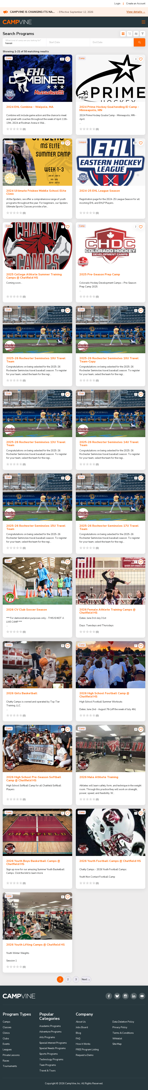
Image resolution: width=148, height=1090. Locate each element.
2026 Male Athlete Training (98, 777)
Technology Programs (51, 1059)
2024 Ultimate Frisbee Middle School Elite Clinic (36, 192)
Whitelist (117, 1038)
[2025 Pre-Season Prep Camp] (110, 246)
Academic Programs (50, 1026)
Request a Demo (84, 1055)
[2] (140, 227)
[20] (67, 59)
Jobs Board (82, 1027)
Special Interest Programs (53, 1043)
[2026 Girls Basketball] (37, 664)
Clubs (6, 1038)
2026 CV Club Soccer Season (26, 610)
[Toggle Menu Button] (143, 22)
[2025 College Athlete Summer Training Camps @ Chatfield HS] (37, 246)
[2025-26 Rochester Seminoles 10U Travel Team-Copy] (110, 329)
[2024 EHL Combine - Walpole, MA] (37, 78)
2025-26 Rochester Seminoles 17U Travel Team (109, 527)
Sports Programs (48, 1054)
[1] (67, 227)
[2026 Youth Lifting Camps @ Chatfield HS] (37, 916)
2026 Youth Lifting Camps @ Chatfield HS (35, 945)
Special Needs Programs (52, 1048)
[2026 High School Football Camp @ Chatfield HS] (110, 664)
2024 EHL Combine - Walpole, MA (29, 107)
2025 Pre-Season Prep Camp (99, 274)
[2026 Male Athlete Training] (110, 748)
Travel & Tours (47, 1070)
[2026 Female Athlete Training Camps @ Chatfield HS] (110, 581)
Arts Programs (47, 1037)
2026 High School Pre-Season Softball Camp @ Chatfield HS (33, 778)
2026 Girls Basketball (21, 693)
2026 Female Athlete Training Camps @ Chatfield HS (107, 611)
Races (6, 1060)
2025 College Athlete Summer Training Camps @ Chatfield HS (34, 276)
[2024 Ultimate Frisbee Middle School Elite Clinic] (37, 162)
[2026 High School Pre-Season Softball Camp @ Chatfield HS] (37, 748)
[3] (140, 813)
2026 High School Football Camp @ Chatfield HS (104, 695)
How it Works (83, 1044)
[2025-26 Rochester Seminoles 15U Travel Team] (37, 497)
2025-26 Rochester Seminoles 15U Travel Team (36, 527)
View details (136, 12)
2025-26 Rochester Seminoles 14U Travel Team (109, 443)
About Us (81, 1021)
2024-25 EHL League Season (99, 191)
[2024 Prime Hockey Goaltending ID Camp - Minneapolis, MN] (110, 78)
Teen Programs (47, 1065)
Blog (78, 1033)
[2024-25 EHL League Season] (110, 162)
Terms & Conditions (123, 1033)
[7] (140, 645)
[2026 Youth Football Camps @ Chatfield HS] (110, 832)
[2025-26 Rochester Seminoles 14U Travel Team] (110, 413)
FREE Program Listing (87, 1049)
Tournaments (10, 1066)
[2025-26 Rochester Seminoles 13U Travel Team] (37, 413)
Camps (6, 1021)
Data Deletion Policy (123, 1021)
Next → (86, 979)
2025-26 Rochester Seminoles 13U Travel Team (36, 443)
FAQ (78, 1038)
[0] (140, 59)
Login (117, 4)
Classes (7, 1027)
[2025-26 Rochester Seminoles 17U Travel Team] (110, 497)
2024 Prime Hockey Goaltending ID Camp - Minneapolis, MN (109, 108)
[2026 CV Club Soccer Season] (37, 581)
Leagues (7, 1049)
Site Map (117, 1044)
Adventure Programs (50, 1031)
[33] (140, 143)
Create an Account (135, 4)
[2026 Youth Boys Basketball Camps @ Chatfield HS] (37, 832)
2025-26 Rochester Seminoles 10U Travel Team (36, 360)
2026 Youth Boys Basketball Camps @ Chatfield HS (33, 862)
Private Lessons (11, 1055)
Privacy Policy (119, 1027)
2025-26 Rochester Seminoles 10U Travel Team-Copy (109, 360)
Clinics (6, 1033)
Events (6, 1044)
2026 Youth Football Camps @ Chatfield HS (110, 861)
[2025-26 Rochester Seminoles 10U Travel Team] (37, 329)
